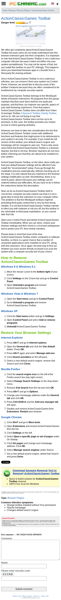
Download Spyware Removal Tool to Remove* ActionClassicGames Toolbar (36, 472)
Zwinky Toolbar (48, 113)
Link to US (44, 596)
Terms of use (17, 596)
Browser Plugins (23, 10)
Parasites (12, 10)
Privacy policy (27, 596)
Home (5, 10)
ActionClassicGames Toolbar (43, 10)
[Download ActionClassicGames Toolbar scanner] (7, 473)
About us (37, 596)
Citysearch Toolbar (30, 113)
